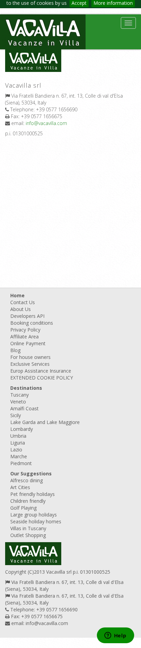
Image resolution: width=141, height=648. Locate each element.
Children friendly (28, 501)
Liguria (17, 442)
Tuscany (19, 394)
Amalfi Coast (24, 408)
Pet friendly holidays (32, 494)
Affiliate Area (24, 336)
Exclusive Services (30, 364)
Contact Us (22, 302)
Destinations (26, 388)
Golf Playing (23, 507)
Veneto (18, 401)
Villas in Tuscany (28, 528)
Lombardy (21, 429)
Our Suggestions (31, 473)
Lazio (16, 449)
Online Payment (28, 343)
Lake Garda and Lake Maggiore (45, 422)
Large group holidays (33, 514)
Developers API (27, 316)
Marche (18, 456)
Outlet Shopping (28, 535)
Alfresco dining (26, 480)
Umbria (18, 436)
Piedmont (21, 463)
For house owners (30, 357)
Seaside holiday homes (35, 521)
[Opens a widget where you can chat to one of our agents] (115, 636)
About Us (20, 309)
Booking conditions (31, 323)
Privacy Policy (25, 329)
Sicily (15, 415)
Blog (15, 350)
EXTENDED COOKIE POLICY (41, 377)
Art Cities (20, 487)
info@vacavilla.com (46, 123)
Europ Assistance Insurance (40, 370)
